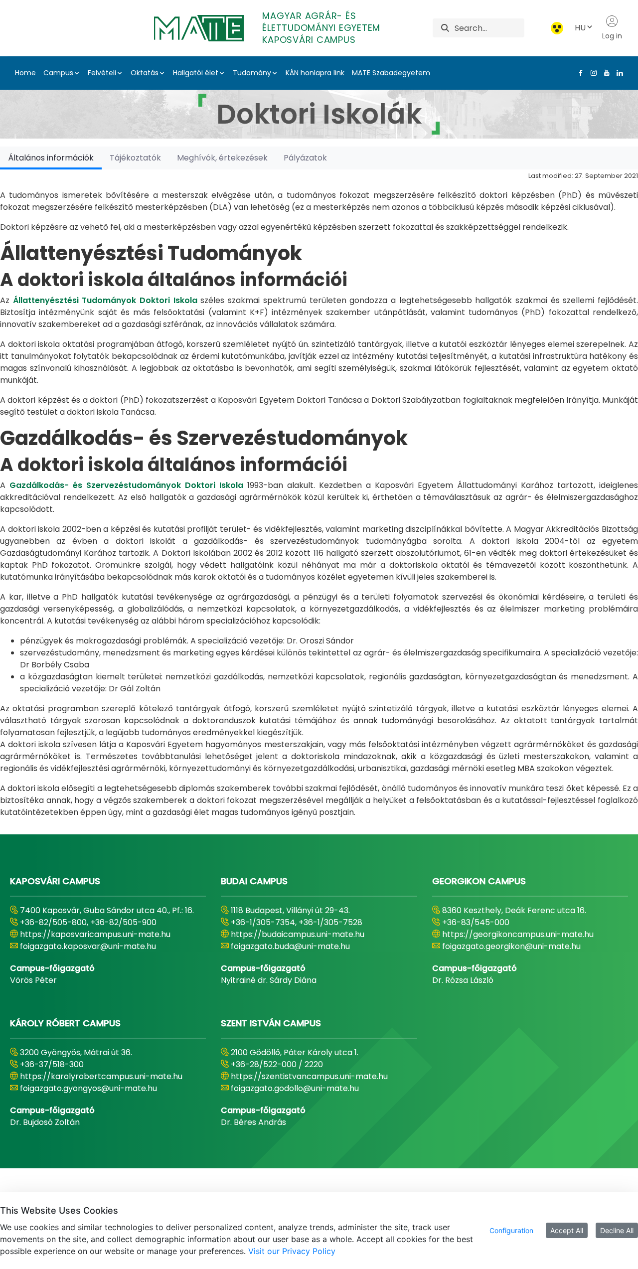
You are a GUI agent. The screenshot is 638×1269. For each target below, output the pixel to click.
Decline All (617, 1230)
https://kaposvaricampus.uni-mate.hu (95, 934)
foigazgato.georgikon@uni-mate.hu (511, 946)
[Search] (445, 28)
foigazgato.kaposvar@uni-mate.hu (88, 946)
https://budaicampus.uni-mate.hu (297, 934)
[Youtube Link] (604, 72)
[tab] (51, 157)
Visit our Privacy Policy (291, 1251)
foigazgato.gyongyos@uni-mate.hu (88, 1088)
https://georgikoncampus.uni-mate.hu (518, 934)
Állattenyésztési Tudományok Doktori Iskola (105, 300)
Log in (612, 36)
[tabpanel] (319, 493)
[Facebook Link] (578, 72)
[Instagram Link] (591, 72)
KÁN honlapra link (315, 73)
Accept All (566, 1230)
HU (580, 27)
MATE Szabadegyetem (391, 73)
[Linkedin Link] (617, 72)
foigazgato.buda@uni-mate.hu (290, 946)
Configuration (511, 1230)
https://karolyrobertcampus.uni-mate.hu (101, 1076)
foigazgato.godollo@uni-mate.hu (295, 1088)
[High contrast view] (557, 28)
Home (25, 73)
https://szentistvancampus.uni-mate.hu (309, 1076)
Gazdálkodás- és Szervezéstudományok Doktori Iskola (126, 485)
